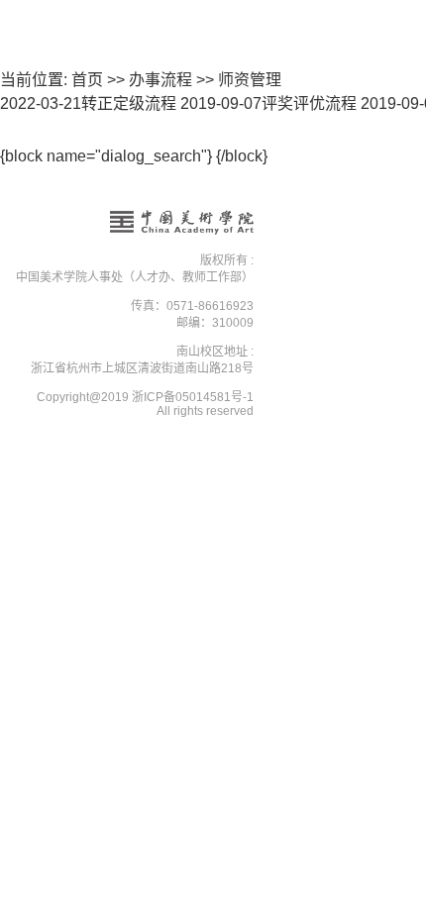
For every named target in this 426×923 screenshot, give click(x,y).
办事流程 (160, 79)
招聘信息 (214, 188)
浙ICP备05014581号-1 (193, 397)
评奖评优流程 (268, 103)
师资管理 (249, 79)
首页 (87, 79)
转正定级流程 (88, 103)
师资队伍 (214, 152)
